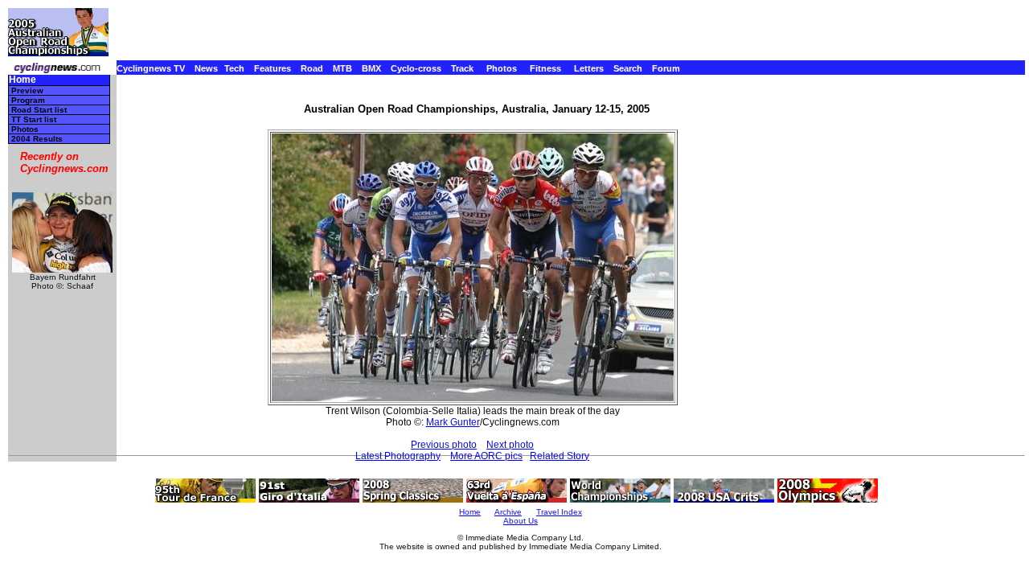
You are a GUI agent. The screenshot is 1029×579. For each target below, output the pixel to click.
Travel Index (559, 511)
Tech (234, 68)
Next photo (510, 444)
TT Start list (33, 119)
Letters (589, 68)
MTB (342, 68)
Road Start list (39, 109)
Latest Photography (398, 456)
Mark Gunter (453, 422)
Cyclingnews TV (151, 68)
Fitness (545, 68)
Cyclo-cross (416, 68)
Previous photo (444, 444)
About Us (520, 520)
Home (22, 80)
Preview (27, 90)
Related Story (559, 456)
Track (462, 68)
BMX (371, 68)
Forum (666, 68)
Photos (501, 68)
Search (627, 68)
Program (28, 100)
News (206, 68)
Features (272, 68)
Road (312, 68)
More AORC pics (486, 456)
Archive (508, 511)
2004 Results (37, 138)
